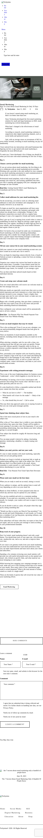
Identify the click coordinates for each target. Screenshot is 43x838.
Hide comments (20, 640)
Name (2, 659)
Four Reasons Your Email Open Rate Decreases (24, 471)
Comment (4, 678)
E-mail (25, 659)
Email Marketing (7, 104)
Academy (5, 12)
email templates (14, 179)
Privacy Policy (8, 708)
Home (5, 7)
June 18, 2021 (21, 776)
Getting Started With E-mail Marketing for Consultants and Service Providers (18, 189)
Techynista (3, 828)
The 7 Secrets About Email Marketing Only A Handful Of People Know (21, 780)
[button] (4, 29)
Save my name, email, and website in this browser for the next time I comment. (22, 672)
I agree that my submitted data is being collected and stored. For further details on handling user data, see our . (22, 705)
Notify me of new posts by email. (14, 717)
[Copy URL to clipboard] (1, 133)
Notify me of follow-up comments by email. (18, 713)
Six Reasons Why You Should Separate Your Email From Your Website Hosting (19, 315)
